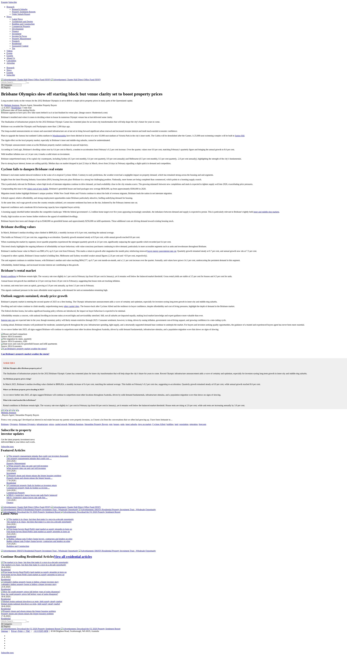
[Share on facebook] (2, 410)
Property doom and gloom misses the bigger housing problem (27, 614)
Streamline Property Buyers (96, 424)
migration (193, 424)
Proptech (16, 41)
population (183, 424)
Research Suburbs (19, 9)
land (176, 424)
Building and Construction (23, 24)
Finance (15, 31)
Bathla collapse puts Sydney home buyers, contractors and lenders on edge (38, 541)
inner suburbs (131, 424)
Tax (13, 48)
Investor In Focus (19, 36)
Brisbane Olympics (27, 424)
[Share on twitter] (10, 410)
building (170, 424)
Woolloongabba (59, 136)
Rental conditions (8, 276)
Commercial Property (21, 26)
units (122, 424)
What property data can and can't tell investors (26, 468)
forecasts (202, 424)
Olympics (14, 424)
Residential (16, 43)
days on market (144, 424)
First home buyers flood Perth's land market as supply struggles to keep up (38, 531)
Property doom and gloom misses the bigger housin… (29, 478)
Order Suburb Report (21, 14)
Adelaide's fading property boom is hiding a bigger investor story (29, 584)
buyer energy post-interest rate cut (161, 251)
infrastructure (42, 424)
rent (110, 424)
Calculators (11, 60)
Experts (10, 56)
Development (17, 29)
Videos (9, 51)
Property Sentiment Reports (24, 12)
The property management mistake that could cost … (29, 458)
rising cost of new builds (37, 189)
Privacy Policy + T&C (20, 631)
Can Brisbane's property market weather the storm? (25, 354)
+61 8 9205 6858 (40, 631)
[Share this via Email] (13, 410)
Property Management (21, 38)
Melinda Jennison (11, 105)
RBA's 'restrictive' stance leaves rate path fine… (27, 497)
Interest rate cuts (8, 320)
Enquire (4, 2)
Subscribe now (7, 446)
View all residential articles (73, 556)
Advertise (11, 63)
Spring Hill (239, 136)
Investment (16, 34)
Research (10, 7)
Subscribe (12, 2)
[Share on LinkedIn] (6, 410)
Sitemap (4, 631)
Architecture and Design (22, 21)
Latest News (17, 19)
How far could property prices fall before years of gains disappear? (29, 594)
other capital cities (71, 306)
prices (51, 424)
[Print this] (17, 410)
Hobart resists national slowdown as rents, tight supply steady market (30, 604)
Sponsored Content (20, 46)
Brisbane (5, 424)
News (9, 16)
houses (116, 424)
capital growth (61, 424)
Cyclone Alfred (158, 424)
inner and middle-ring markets (266, 212)
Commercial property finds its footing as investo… (28, 488)
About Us (11, 58)
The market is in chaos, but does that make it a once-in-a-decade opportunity (39, 522)
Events (9, 53)
